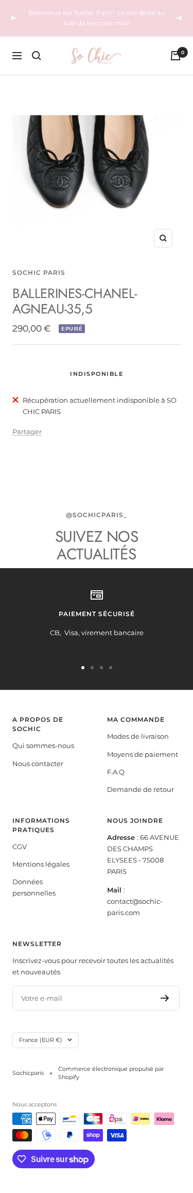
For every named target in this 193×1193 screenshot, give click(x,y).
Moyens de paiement (142, 754)
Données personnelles (34, 887)
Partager (27, 431)
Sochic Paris (38, 272)
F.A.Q (116, 772)
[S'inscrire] (165, 998)
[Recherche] (36, 55)
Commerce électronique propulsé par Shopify (111, 1073)
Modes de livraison (138, 736)
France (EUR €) (40, 1039)
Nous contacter (37, 763)
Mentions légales (40, 864)
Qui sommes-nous (43, 745)
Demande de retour (140, 789)
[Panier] (175, 55)
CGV (19, 846)
